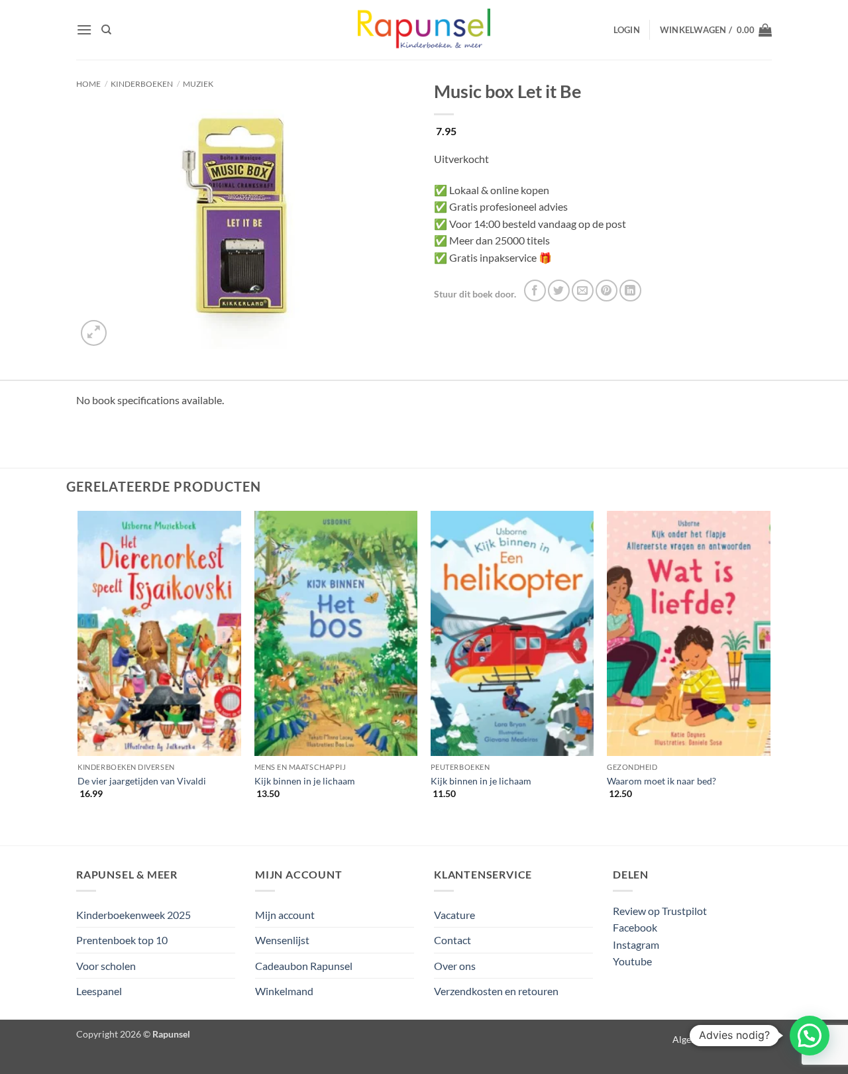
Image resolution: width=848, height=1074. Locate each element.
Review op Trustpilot (660, 910)
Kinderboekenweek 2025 (133, 914)
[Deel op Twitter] (559, 290)
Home (88, 84)
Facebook (635, 927)
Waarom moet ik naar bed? (661, 780)
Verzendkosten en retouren (496, 991)
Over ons (455, 965)
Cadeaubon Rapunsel (303, 965)
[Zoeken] (106, 29)
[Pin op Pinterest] (606, 290)
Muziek (198, 84)
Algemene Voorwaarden (722, 1039)
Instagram (636, 944)
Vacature (454, 914)
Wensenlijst (282, 940)
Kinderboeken (142, 84)
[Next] (770, 667)
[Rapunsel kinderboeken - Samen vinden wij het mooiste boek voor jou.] (424, 30)
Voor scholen (106, 965)
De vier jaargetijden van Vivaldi (142, 780)
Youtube (632, 961)
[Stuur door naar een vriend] (583, 290)
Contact (452, 940)
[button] (84, 29)
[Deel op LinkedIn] (630, 290)
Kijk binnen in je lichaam (304, 780)
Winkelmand (284, 991)
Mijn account (285, 914)
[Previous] (79, 667)
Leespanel (99, 991)
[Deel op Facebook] (535, 290)
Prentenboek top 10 (122, 940)
